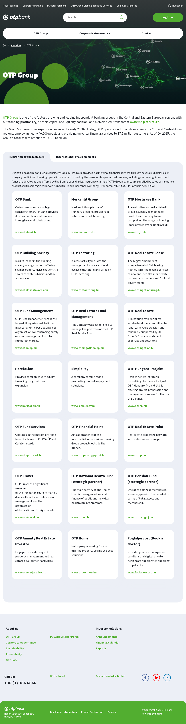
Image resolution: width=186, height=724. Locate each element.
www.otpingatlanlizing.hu (144, 290)
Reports (101, 648)
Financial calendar (108, 643)
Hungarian (177, 5)
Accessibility (14, 654)
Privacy (112, 712)
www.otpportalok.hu (29, 455)
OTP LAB (11, 660)
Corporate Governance (21, 643)
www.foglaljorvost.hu (142, 573)
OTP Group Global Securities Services (91, 5)
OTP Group (10, 117)
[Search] (122, 17)
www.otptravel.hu (27, 517)
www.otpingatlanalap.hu (87, 348)
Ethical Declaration (92, 712)
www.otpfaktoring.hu (85, 290)
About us (16, 45)
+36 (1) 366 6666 (20, 683)
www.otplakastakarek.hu (31, 290)
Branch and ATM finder (110, 676)
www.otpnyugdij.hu (140, 517)
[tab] (26, 157)
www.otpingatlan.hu (141, 348)
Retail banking (10, 5)
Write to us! (57, 676)
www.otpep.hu (80, 517)
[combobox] (95, 17)
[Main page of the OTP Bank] (17, 17)
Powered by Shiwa (152, 714)
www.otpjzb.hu (137, 232)
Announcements (106, 637)
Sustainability (15, 648)
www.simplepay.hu (83, 406)
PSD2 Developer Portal (64, 637)
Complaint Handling (127, 5)
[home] (24, 709)
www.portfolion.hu (27, 406)
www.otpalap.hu (26, 348)
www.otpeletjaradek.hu (30, 573)
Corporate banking (33, 5)
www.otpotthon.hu (84, 573)
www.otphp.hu (137, 406)
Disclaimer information (63, 712)
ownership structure (144, 122)
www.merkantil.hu (83, 232)
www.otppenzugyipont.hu (88, 455)
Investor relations (56, 5)
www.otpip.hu (137, 455)
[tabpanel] (93, 382)
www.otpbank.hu (26, 232)
